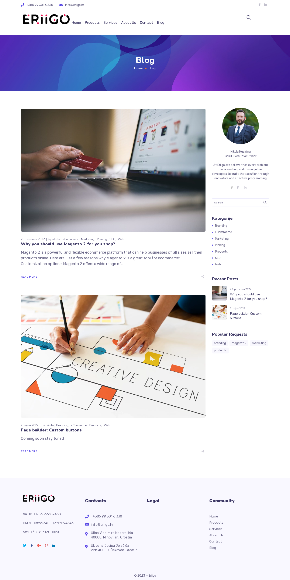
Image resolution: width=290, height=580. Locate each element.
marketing (259, 343)
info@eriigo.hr (74, 5)
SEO (112, 239)
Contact (146, 23)
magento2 (239, 343)
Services (110, 23)
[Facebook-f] (259, 4)
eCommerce (71, 239)
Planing (102, 239)
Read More (29, 276)
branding (220, 343)
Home (76, 23)
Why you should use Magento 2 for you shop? (68, 244)
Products (92, 23)
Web (121, 239)
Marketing (87, 239)
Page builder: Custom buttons (51, 430)
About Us (128, 23)
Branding (62, 425)
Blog (160, 23)
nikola (56, 239)
